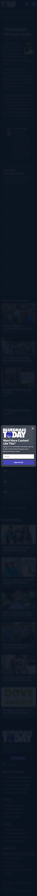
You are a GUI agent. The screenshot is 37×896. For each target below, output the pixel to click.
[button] (33, 428)
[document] (18, 448)
